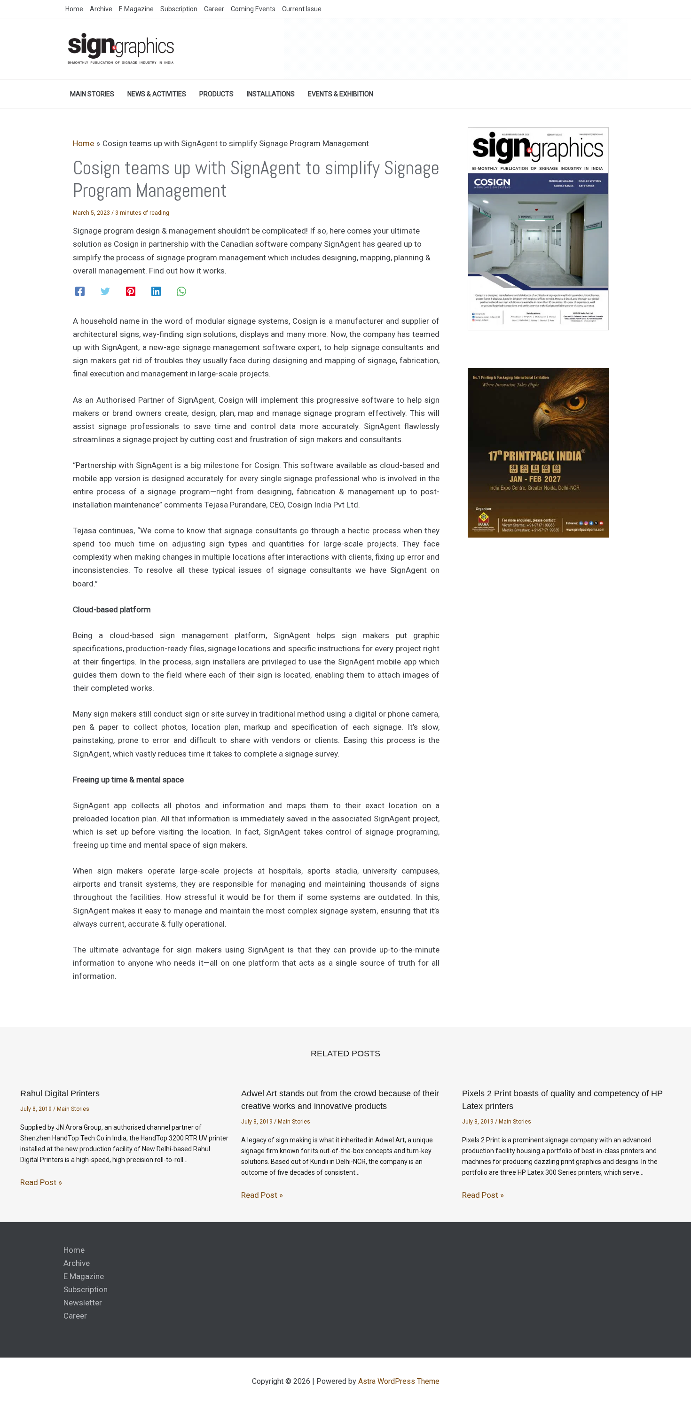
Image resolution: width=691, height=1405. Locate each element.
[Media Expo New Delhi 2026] (456, 48)
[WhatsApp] (181, 291)
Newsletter (82, 1302)
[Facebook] (80, 291)
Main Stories (73, 1109)
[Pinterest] (131, 291)
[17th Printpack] (538, 452)
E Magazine (83, 1276)
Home (74, 1250)
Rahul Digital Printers (60, 1093)
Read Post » (41, 1182)
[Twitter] (105, 291)
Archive (76, 1263)
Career (75, 1315)
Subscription (85, 1289)
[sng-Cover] (538, 228)
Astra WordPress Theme (399, 1381)
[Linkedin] (156, 291)
